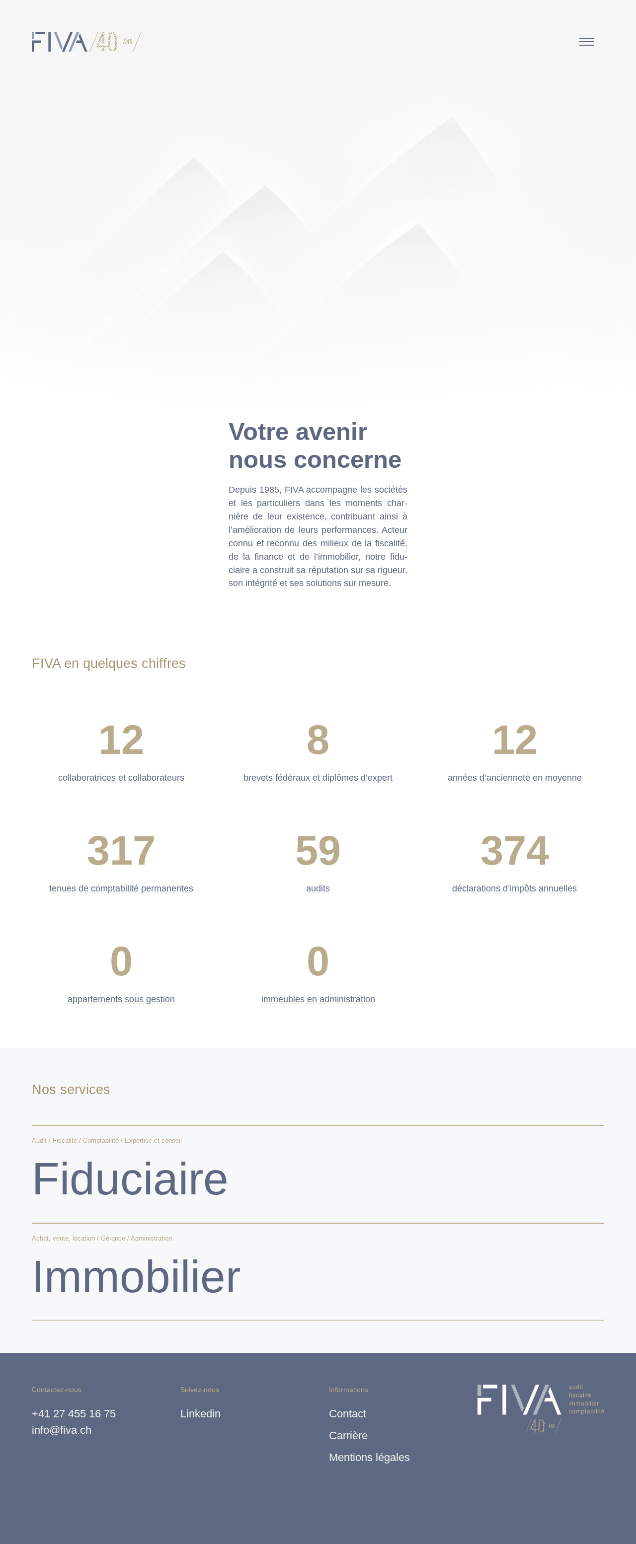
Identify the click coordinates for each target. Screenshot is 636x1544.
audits (318, 888)
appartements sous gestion (121, 999)
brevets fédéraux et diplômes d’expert (318, 778)
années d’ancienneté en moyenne (515, 778)
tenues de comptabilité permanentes (121, 888)
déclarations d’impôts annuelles (514, 888)
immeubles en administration (318, 999)
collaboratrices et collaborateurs (121, 778)
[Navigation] (586, 41)
